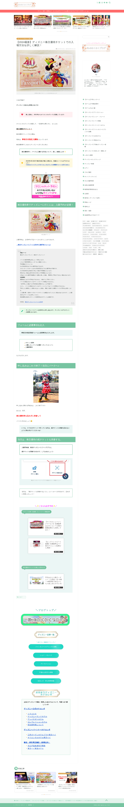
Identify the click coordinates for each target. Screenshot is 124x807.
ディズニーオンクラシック (93, 159)
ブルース (104, 243)
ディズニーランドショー (96, 236)
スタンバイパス (91, 232)
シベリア (84, 232)
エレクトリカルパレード (97, 225)
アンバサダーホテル (36, 719)
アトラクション (46, 664)
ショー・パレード (46, 655)
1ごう (84, 221)
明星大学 (95, 254)
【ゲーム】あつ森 (90, 108)
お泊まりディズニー (96, 223)
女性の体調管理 (89, 185)
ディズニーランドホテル (37, 716)
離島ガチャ (100, 254)
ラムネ (90, 247)
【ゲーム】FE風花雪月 (92, 103)
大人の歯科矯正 (89, 181)
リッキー (95, 247)
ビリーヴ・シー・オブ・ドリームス (89, 243)
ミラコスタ (32, 714)
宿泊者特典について (36, 725)
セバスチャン (98, 232)
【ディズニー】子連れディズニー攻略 (95, 145)
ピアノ (87, 168)
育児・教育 (88, 210)
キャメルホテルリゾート (100, 227)
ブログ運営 (88, 172)
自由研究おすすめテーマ (92, 215)
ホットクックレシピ (91, 176)
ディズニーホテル (102, 234)
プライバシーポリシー (20, 804)
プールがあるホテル (87, 245)
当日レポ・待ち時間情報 (46, 681)
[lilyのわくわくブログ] (24, 7)
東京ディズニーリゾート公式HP (34, 302)
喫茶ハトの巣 (100, 249)
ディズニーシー (86, 234)
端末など (87, 206)
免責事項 (30, 804)
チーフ (104, 232)
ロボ (99, 247)
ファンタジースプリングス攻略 (46, 647)
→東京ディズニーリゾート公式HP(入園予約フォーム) (33, 244)
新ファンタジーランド (87, 254)
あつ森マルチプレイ (87, 223)
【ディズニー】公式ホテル (93, 136)
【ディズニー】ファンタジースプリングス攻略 (95, 130)
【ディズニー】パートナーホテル (95, 125)
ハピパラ (106, 238)
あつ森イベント (94, 221)
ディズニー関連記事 (25, 800)
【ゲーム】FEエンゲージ (92, 99)
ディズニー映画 (89, 163)
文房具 (87, 193)
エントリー (106, 225)
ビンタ (99, 243)
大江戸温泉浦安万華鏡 (36, 746)
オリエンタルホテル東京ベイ (39, 737)
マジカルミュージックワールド (98, 245)
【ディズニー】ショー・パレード (95, 116)
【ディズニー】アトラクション (94, 112)
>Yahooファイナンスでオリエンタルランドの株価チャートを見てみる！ (48, 164)
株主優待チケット (21, 597)
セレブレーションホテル (37, 722)
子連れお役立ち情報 (46, 672)
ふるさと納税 (89, 155)
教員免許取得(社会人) (91, 189)
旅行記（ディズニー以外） (93, 198)
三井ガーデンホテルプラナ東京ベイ (42, 735)
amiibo (88, 221)
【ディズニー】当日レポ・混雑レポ (24, 38)
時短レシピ (88, 202)
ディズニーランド (86, 236)
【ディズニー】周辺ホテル (93, 140)
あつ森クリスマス (102, 221)
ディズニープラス (94, 234)
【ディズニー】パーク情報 (93, 121)
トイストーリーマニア (98, 238)
